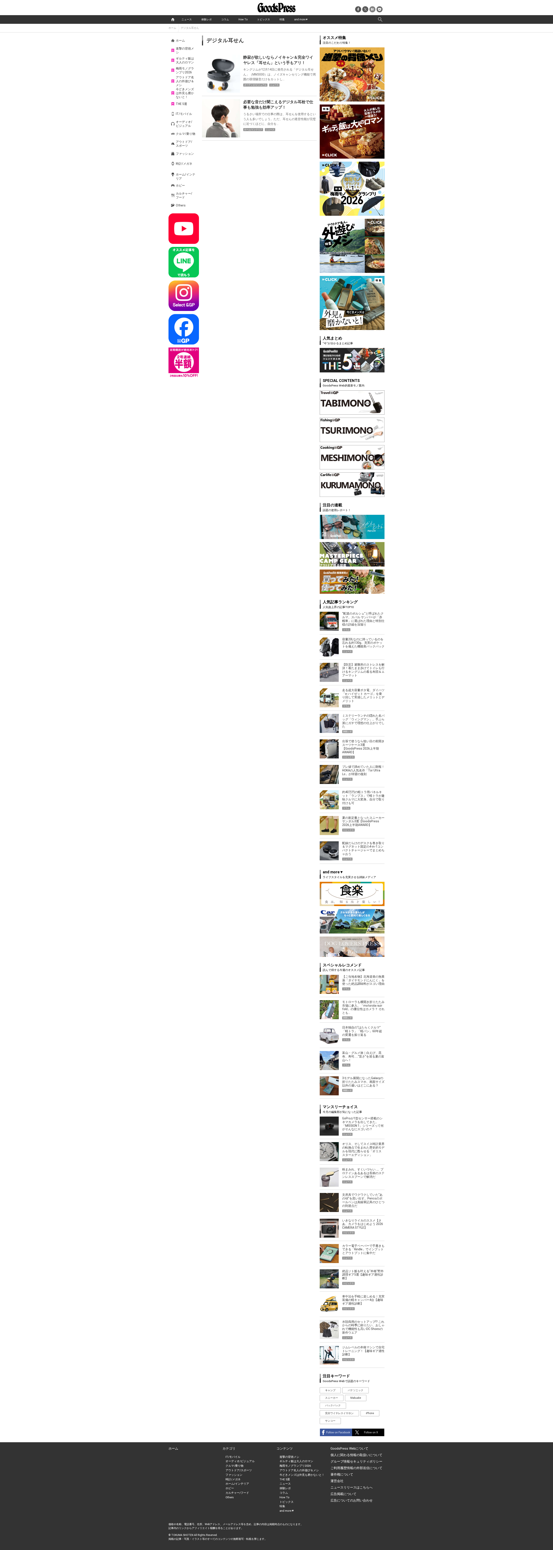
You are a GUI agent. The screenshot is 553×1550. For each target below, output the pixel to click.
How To (243, 19)
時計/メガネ (184, 163)
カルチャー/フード (184, 195)
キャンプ (330, 1390)
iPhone (370, 1413)
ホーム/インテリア (185, 176)
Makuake (355, 1397)
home (172, 19)
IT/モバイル (184, 114)
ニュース (186, 19)
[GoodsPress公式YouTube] (183, 228)
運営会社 (337, 1481)
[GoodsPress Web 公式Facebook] (183, 329)
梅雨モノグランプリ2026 (185, 70)
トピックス (263, 19)
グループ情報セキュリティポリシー (356, 1461)
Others (181, 205)
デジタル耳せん (190, 27)
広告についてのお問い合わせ (352, 1500)
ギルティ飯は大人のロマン (185, 60)
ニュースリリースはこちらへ (352, 1487)
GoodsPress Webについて (349, 1448)
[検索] (380, 19)
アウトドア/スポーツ (184, 143)
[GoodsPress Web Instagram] (183, 295)
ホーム (172, 27)
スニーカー (331, 1397)
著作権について (342, 1474)
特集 (282, 19)
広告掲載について (343, 1494)
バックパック (333, 1405)
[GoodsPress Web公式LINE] (183, 262)
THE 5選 (181, 104)
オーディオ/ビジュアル (184, 123)
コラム (225, 19)
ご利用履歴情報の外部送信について (356, 1468)
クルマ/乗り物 (185, 133)
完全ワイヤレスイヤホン (339, 1413)
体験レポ (206, 19)
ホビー (180, 185)
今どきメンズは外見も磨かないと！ (185, 93)
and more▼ (301, 19)
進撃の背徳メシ (185, 50)
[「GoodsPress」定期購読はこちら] (183, 363)
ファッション (185, 153)
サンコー (330, 1420)
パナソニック (355, 1390)
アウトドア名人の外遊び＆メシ (185, 81)
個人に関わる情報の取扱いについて (356, 1455)
